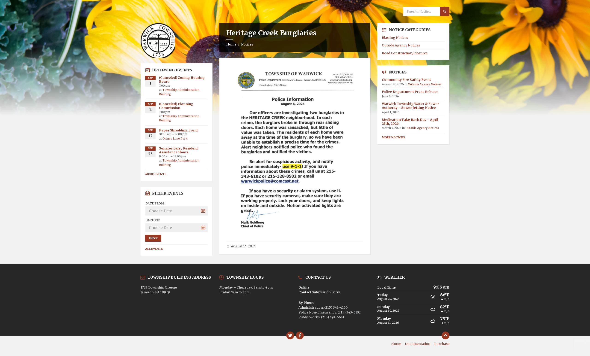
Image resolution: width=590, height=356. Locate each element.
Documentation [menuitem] (417, 344)
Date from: (155, 203)
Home (231, 44)
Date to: (152, 220)
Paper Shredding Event (178, 130)
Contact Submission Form (319, 292)
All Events (154, 248)
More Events (155, 174)
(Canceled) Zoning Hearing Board (182, 80)
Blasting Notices (395, 38)
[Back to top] (445, 335)
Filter (153, 238)
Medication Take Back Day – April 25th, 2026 (410, 122)
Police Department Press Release (410, 92)
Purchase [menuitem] (441, 344)
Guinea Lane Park (174, 138)
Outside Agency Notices (401, 45)
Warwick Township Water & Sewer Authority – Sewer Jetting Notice (410, 106)
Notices (247, 44)
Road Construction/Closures (405, 53)
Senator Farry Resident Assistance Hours (178, 150)
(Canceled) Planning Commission (176, 106)
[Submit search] (444, 11)
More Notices (393, 137)
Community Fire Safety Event (406, 80)
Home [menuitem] (396, 344)
